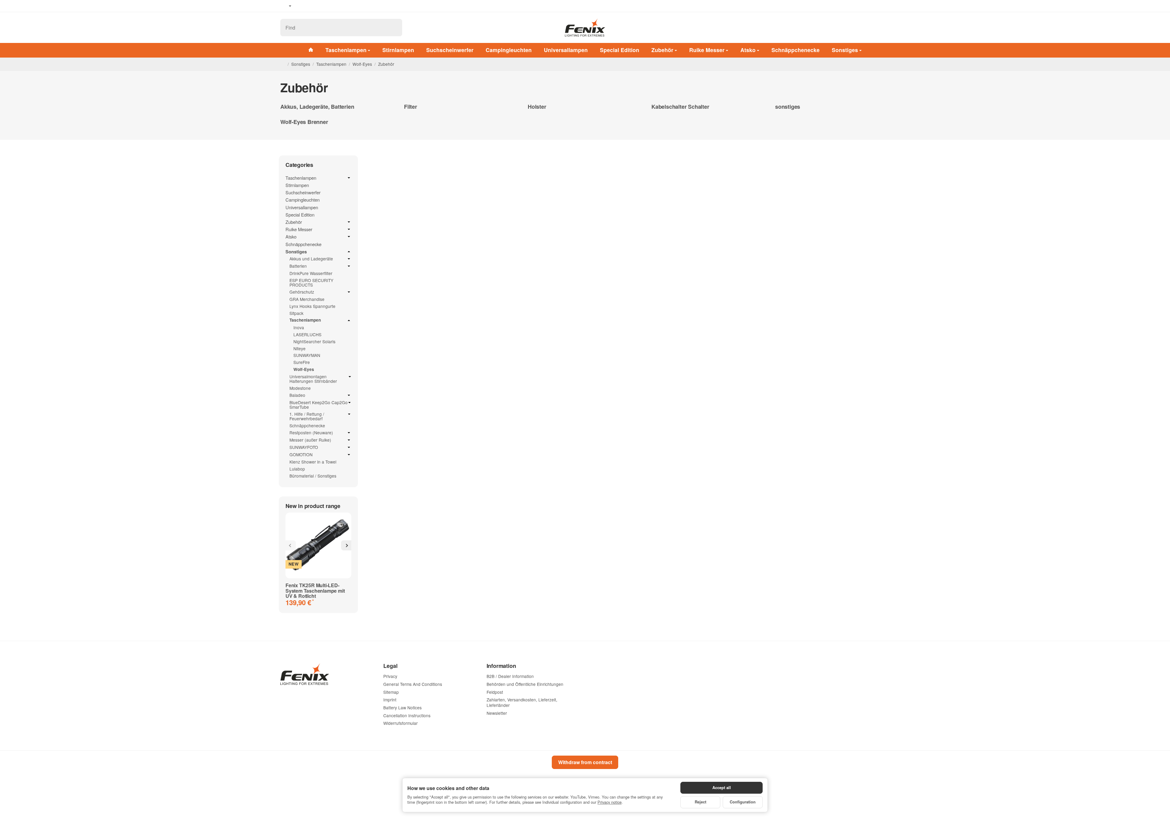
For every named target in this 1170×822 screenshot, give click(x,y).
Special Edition (619, 50)
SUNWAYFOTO (303, 447)
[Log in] (868, 27)
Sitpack (296, 313)
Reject (700, 802)
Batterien (298, 266)
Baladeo (297, 395)
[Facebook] (302, 6)
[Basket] (884, 27)
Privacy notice (609, 802)
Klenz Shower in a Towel (312, 462)
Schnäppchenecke (795, 50)
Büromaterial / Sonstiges (312, 476)
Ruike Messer (707, 50)
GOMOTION (301, 454)
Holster (537, 107)
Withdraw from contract (585, 762)
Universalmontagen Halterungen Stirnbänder (313, 378)
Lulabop (297, 469)
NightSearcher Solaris (314, 341)
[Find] (394, 27)
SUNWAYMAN (306, 355)
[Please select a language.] (285, 6)
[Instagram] (319, 6)
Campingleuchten (509, 50)
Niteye (299, 348)
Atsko (748, 50)
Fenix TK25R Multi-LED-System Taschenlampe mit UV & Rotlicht (315, 591)
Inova (298, 327)
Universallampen (566, 50)
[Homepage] (282, 64)
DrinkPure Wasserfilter (310, 273)
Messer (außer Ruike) (310, 440)
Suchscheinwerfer (449, 50)
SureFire (301, 362)
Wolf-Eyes (303, 369)
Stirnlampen (398, 50)
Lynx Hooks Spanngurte (312, 306)
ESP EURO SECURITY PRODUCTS (311, 282)
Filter (410, 107)
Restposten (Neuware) (311, 432)
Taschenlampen (346, 50)
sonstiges (787, 107)
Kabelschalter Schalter (680, 107)
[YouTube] (311, 6)
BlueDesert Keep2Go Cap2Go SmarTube (318, 404)
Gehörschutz (301, 292)
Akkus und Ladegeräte (311, 258)
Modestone (300, 388)
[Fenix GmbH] (585, 27)
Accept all (721, 787)
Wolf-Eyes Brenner (304, 122)
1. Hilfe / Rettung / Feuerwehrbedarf (306, 416)
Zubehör (662, 50)
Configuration (743, 802)
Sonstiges (845, 50)
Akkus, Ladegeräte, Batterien (317, 107)
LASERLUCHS (307, 334)
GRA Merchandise (306, 299)
